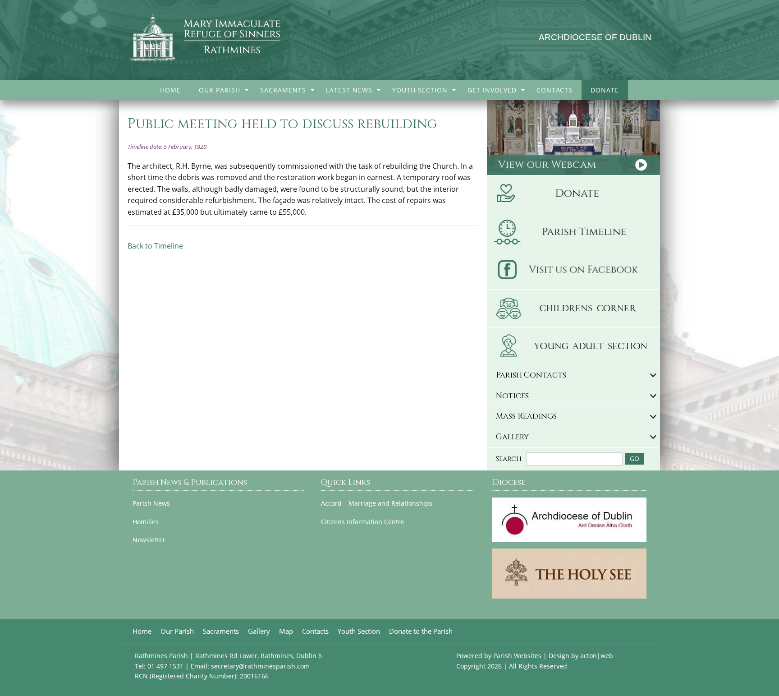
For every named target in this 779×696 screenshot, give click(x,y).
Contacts (554, 90)
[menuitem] (170, 90)
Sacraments (283, 90)
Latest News (349, 90)
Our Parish (219, 90)
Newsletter (149, 540)
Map (286, 631)
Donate (605, 90)
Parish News (151, 503)
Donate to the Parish (421, 631)
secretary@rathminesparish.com (260, 666)
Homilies (146, 522)
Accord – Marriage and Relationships (376, 503)
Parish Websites (517, 655)
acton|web (596, 655)
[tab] (573, 375)
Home (170, 90)
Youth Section (420, 90)
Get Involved (492, 90)
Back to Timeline (155, 246)
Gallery (259, 631)
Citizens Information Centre (362, 522)
